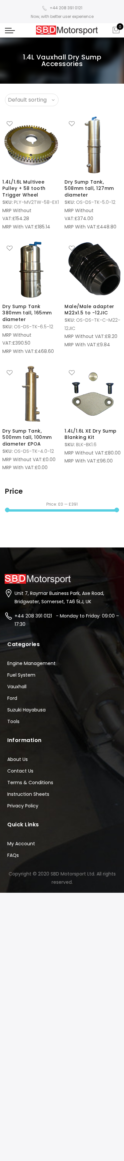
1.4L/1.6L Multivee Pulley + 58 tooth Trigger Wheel (24, 189)
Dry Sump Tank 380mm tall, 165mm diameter (27, 313)
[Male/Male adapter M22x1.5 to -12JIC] (93, 269)
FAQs (13, 855)
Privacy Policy (22, 805)
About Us (17, 759)
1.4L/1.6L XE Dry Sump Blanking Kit (90, 434)
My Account (21, 843)
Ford (12, 698)
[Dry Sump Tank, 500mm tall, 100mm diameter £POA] (31, 394)
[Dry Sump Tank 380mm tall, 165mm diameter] (31, 269)
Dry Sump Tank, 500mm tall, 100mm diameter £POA (27, 438)
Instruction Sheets (28, 794)
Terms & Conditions (30, 782)
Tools (13, 721)
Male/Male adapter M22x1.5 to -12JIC (89, 309)
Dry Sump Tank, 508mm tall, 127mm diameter (89, 189)
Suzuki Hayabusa (26, 709)
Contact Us (20, 771)
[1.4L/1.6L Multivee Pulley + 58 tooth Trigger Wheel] (31, 145)
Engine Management (31, 663)
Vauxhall (16, 686)
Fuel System (21, 675)
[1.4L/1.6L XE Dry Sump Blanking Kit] (93, 394)
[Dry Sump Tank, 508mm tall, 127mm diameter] (93, 145)
